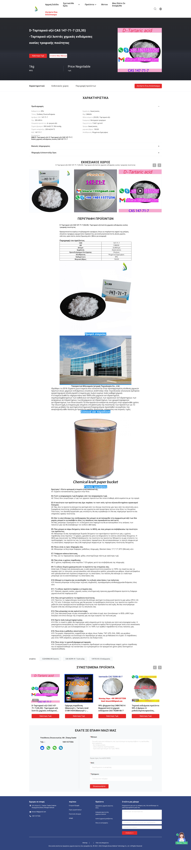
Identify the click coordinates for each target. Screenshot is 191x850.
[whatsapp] (48, 748)
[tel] (67, 748)
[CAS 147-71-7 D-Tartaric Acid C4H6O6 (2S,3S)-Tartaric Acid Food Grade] (95, 190)
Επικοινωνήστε (99, 786)
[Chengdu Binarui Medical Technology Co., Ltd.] (36, 9)
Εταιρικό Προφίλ (74, 805)
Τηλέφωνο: (95, 774)
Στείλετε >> (130, 833)
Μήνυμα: (94, 737)
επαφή (71, 818)
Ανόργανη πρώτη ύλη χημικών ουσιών (102, 813)
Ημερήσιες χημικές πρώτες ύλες (104, 807)
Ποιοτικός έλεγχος (75, 814)
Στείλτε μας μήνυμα (58, 56)
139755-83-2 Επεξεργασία (101, 659)
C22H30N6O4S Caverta (50, 659)
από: (92, 763)
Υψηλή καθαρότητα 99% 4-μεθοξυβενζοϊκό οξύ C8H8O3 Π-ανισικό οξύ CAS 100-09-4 (79, 708)
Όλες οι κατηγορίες (102, 823)
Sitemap (84, 843)
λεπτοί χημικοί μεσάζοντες (104, 818)
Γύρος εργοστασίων (75, 810)
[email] (42, 748)
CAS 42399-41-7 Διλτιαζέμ (75, 659)
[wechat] (55, 748)
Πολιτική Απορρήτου (102, 843)
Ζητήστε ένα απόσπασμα (148, 86)
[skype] (61, 748)
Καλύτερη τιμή (38, 56)
